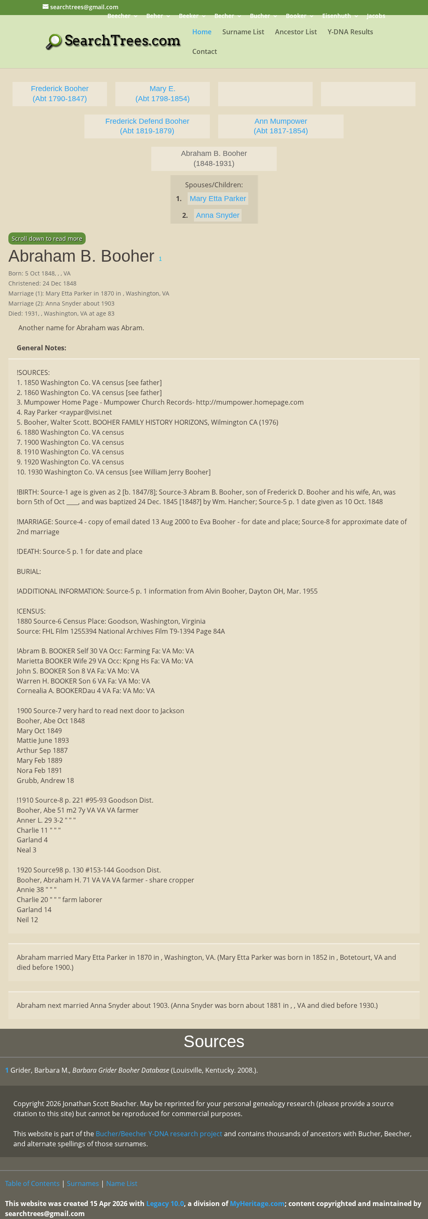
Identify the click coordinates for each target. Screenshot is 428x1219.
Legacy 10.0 (165, 1203)
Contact (204, 52)
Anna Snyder (217, 215)
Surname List (243, 32)
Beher (154, 16)
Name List (122, 1183)
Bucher (260, 16)
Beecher (118, 16)
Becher (224, 16)
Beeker (189, 16)
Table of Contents (32, 1183)
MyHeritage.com (257, 1203)
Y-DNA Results (350, 32)
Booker (296, 16)
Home (201, 32)
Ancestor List (296, 32)
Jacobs (376, 16)
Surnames (83, 1183)
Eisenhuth (336, 16)
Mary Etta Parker (218, 198)
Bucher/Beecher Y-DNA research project (159, 1133)
